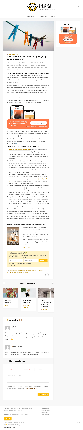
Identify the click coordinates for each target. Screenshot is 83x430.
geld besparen (13, 270)
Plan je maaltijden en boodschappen (19, 149)
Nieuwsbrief (43, 16)
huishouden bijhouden (31, 270)
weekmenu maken (23, 272)
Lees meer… (26, 247)
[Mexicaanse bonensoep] (10, 293)
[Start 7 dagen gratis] (28, 117)
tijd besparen (15, 272)
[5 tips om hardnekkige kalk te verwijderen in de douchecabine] (46, 293)
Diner (6, 305)
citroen (11, 181)
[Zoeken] (78, 7)
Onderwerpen (31, 16)
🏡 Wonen (44, 309)
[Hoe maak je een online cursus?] (28, 293)
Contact (8, 418)
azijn (38, 179)
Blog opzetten (45, 412)
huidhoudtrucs (21, 270)
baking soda (43, 179)
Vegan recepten (45, 414)
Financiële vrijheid (46, 410)
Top (79, 422)
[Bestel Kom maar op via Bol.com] (68, 43)
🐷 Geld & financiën (12, 54)
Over (52, 16)
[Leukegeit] (41, 7)
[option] (10, 298)
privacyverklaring (30, 388)
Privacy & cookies (7, 427)
